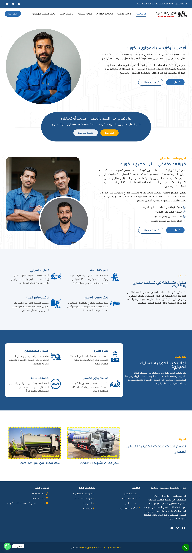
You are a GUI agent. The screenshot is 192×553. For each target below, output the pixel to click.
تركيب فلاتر (66, 13)
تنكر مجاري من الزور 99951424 (40, 463)
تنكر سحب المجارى (43, 13)
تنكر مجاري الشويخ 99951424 (100, 463)
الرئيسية (141, 13)
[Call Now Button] (185, 547)
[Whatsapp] (7, 546)
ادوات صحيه (124, 13)
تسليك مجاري (104, 13)
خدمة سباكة (84, 13)
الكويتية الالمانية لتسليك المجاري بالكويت (100, 547)
